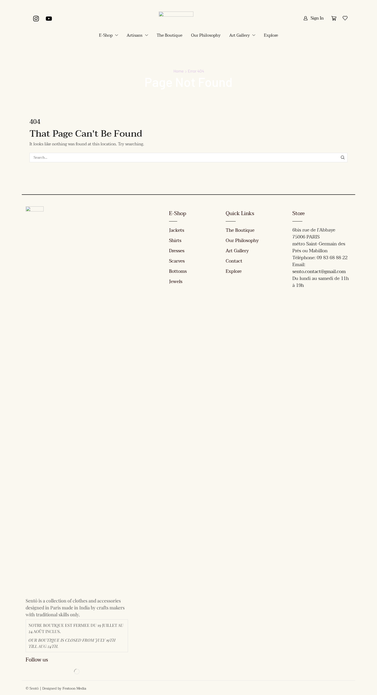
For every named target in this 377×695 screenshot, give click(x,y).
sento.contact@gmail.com (319, 272)
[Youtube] (48, 18)
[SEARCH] (343, 157)
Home (178, 70)
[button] (313, 18)
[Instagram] (35, 18)
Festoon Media (74, 688)
